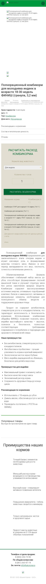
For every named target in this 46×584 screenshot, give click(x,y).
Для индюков (16, 119)
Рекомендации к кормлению (13, 126)
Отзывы (4, 137)
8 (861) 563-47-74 (23, 563)
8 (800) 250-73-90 (23, 557)
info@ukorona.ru (28, 565)
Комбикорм (11, 116)
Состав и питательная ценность (15, 131)
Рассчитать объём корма (23, 192)
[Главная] (1, 100)
